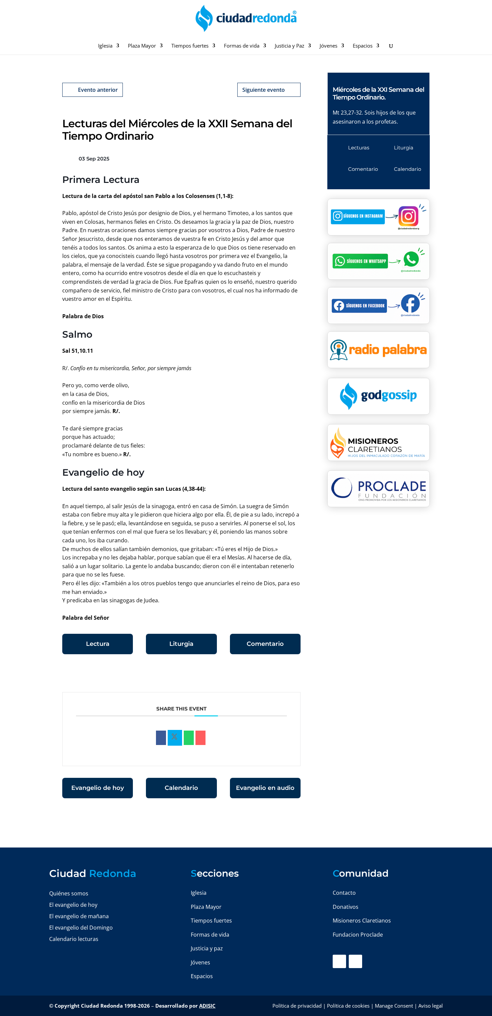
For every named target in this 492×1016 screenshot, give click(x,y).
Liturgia (181, 644)
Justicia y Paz (289, 46)
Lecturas (358, 147)
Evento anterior (98, 89)
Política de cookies (348, 1005)
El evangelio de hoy (73, 904)
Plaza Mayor (142, 46)
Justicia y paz (207, 948)
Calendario (181, 788)
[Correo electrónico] (200, 738)
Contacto (344, 892)
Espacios (363, 46)
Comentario (265, 644)
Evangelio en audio (265, 788)
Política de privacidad (297, 1005)
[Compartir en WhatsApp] (189, 738)
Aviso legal (430, 1005)
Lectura (97, 644)
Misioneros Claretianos (362, 920)
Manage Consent (394, 1005)
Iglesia (105, 46)
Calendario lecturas (73, 939)
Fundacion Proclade (358, 934)
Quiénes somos (68, 893)
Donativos (345, 906)
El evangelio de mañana (79, 916)
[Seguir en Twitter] (355, 961)
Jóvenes (328, 46)
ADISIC (207, 1005)
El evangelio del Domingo (81, 927)
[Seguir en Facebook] (339, 961)
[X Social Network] (175, 738)
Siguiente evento (263, 89)
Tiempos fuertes (190, 46)
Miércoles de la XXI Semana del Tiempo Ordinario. (378, 93)
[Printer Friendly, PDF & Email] (280, 675)
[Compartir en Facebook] (161, 738)
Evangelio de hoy (97, 788)
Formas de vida (241, 46)
